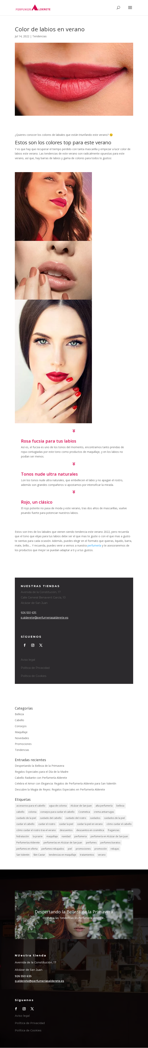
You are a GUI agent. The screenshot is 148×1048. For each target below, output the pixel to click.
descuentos (66, 830)
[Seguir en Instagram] (33, 645)
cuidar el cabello (25, 824)
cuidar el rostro (46, 824)
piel (70, 848)
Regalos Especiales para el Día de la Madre (41, 771)
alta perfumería (104, 805)
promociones (83, 848)
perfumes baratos (110, 842)
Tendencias (39, 36)
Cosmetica (84, 811)
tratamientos (87, 854)
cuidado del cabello (51, 818)
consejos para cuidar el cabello (57, 811)
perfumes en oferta (27, 848)
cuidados (95, 818)
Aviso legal (28, 659)
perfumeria (80, 836)
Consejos (21, 726)
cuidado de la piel (26, 818)
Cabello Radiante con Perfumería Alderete (41, 777)
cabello (20, 811)
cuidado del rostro (76, 818)
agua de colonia (58, 805)
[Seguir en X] (41, 645)
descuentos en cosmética (90, 830)
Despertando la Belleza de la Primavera (39, 766)
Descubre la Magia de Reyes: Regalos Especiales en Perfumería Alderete (60, 789)
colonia (32, 811)
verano (102, 854)
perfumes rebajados (52, 848)
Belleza (19, 714)
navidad (66, 836)
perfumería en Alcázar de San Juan (109, 836)
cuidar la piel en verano (90, 824)
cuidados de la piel (114, 818)
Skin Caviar (39, 854)
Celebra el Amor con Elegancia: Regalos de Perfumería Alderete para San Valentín (65, 783)
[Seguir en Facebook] (25, 645)
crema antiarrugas (104, 811)
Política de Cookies (33, 676)
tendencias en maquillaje (62, 854)
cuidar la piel (66, 824)
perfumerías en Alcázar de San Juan (63, 842)
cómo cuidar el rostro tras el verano (36, 830)
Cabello (19, 720)
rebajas (115, 848)
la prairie (38, 836)
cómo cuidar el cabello (119, 824)
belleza (120, 805)
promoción (100, 848)
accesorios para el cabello (30, 805)
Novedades (22, 738)
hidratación (22, 836)
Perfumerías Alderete (28, 842)
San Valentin (22, 854)
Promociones (23, 744)
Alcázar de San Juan (81, 805)
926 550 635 (28, 613)
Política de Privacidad (35, 668)
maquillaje (52, 836)
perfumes (91, 842)
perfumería (94, 545)
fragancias (113, 830)
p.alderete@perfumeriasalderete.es (44, 617)
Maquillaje (21, 732)
